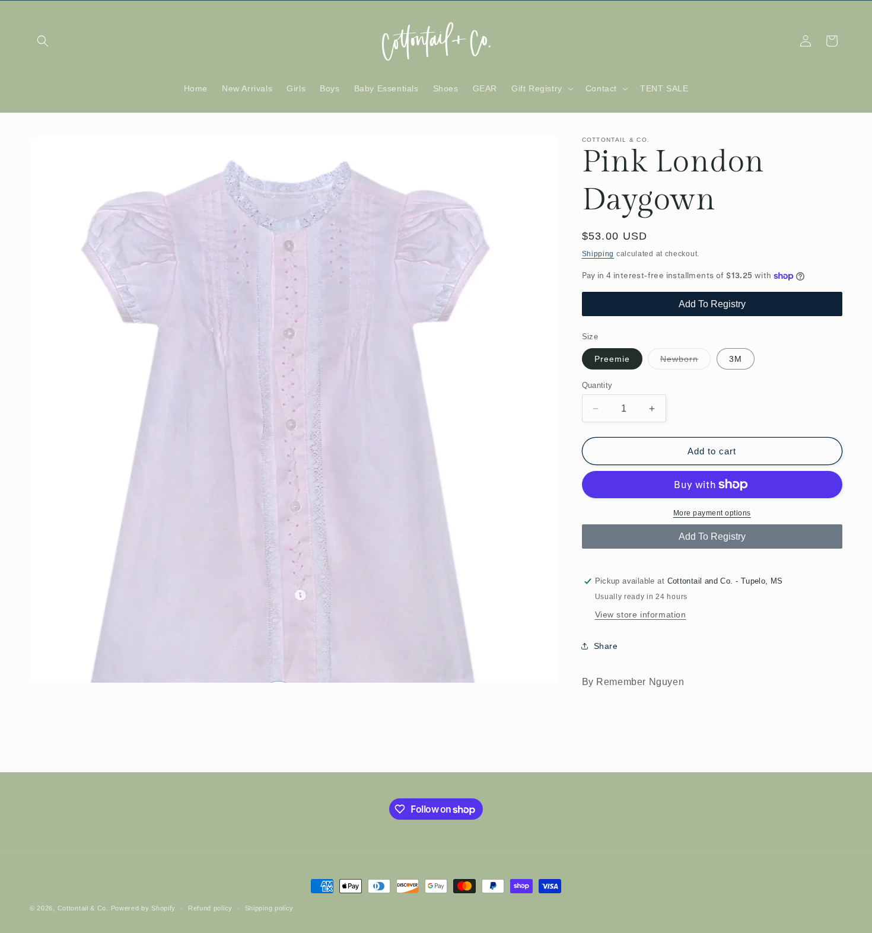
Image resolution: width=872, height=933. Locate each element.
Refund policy (210, 908)
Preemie (612, 359)
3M (735, 359)
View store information (640, 614)
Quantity (597, 385)
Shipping (598, 254)
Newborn (685, 362)
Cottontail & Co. (84, 908)
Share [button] (606, 646)
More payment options (712, 513)
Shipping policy (269, 908)
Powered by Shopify (143, 908)
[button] (43, 41)
